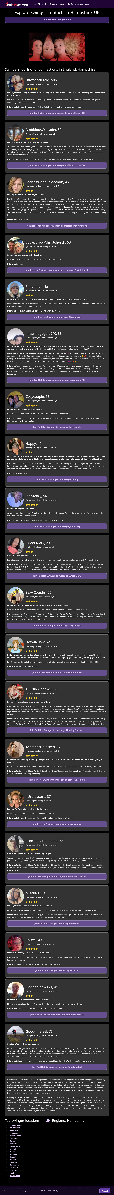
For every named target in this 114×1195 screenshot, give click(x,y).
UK (48, 1120)
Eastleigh (14, 1167)
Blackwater (15, 1175)
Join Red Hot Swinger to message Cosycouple (57, 426)
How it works (51, 4)
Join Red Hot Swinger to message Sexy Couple (57, 625)
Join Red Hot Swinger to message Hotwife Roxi (57, 672)
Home (33, 4)
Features (62, 4)
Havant (13, 1157)
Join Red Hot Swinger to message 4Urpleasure (57, 824)
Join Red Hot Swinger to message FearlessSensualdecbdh (57, 225)
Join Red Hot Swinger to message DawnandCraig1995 (57, 112)
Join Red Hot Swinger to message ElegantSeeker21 (57, 1014)
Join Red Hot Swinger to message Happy (57, 479)
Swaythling (15, 1146)
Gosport (13, 1159)
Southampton (16, 1125)
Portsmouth (15, 1127)
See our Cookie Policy (49, 1191)
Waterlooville (15, 1135)
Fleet (12, 1173)
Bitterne (13, 1143)
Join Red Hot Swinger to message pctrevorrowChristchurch (57, 270)
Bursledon (14, 1165)
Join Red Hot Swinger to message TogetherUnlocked (57, 779)
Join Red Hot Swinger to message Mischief (57, 923)
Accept (105, 1191)
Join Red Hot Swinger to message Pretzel (57, 970)
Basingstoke (15, 1130)
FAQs (70, 4)
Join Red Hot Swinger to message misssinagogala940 (57, 379)
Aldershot (14, 1149)
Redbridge (14, 1170)
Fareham (14, 1138)
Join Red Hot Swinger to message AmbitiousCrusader (57, 165)
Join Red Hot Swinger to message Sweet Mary (57, 575)
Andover (13, 1154)
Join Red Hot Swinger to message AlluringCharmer (57, 730)
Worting (13, 1162)
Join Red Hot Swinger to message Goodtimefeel (57, 1066)
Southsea (14, 1133)
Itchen (12, 1141)
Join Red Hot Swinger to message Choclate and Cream (57, 876)
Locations (79, 4)
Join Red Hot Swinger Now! (57, 19)
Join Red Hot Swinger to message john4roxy (57, 526)
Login (87, 4)
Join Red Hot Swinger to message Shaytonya (57, 316)
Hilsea (12, 1151)
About (40, 4)
